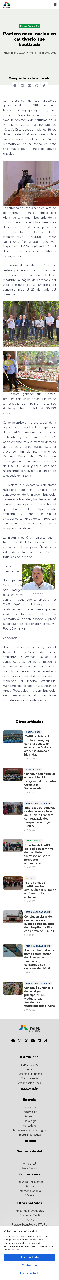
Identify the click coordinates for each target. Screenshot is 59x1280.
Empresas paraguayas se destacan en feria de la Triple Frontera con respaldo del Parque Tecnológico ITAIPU (39, 817)
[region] (29, 1253)
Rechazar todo (29, 1273)
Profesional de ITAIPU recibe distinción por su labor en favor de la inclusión (40, 890)
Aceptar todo (29, 1257)
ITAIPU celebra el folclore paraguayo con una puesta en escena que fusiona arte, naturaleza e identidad (37, 745)
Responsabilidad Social (38, 803)
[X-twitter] (26, 1041)
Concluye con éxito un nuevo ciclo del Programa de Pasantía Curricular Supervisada (40, 781)
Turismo (30, 878)
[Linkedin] (39, 1041)
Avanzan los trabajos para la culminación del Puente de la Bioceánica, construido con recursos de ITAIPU (39, 959)
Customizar (29, 1265)
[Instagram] (20, 1041)
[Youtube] (33, 1041)
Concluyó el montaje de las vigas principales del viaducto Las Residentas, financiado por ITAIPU (39, 997)
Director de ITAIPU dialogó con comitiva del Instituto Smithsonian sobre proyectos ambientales (39, 854)
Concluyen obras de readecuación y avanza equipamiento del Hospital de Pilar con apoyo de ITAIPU (39, 924)
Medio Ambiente (29, 26)
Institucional (33, 732)
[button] (54, 5)
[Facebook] (13, 1041)
